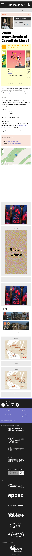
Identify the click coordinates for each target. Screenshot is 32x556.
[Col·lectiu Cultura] (16, 506)
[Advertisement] (16, 183)
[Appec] (16, 496)
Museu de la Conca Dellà (11, 141)
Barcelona (24, 20)
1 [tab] (8, 83)
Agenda (24, 10)
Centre (24, 17)
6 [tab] (19, 83)
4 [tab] (15, 83)
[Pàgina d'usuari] (28, 5)
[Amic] (16, 487)
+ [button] (2, 150)
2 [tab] (10, 83)
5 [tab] (17, 83)
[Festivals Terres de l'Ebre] (16, 526)
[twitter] (8, 406)
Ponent (8, 13)
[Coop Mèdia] (16, 516)
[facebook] (3, 406)
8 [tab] (24, 83)
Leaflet (13, 164)
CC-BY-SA (29, 164)
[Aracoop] (16, 441)
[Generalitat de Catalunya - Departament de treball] (16, 462)
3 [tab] (12, 83)
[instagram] (12, 406)
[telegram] (17, 406)
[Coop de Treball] (16, 450)
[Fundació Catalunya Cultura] (16, 535)
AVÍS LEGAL (8, 414)
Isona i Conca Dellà (20, 25)
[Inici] (16, 5)
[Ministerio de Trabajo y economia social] (16, 474)
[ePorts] (16, 548)
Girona (8, 17)
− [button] (2, 152)
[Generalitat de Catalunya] (16, 431)
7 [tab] (21, 83)
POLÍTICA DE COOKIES (8, 421)
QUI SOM (8, 410)
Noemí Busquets (13, 94)
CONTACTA (24, 410)
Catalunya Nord (24, 13)
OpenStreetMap (19, 164)
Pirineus (8, 20)
